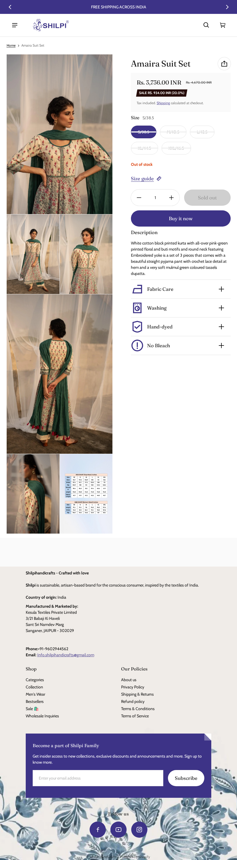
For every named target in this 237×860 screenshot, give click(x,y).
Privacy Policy (132, 687)
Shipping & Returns (137, 694)
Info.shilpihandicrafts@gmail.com (65, 654)
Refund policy (133, 701)
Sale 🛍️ (32, 708)
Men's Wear (35, 694)
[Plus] (171, 198)
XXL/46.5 (176, 148)
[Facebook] (98, 830)
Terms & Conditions (138, 708)
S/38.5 (143, 132)
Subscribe (186, 778)
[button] (206, 25)
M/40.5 (173, 132)
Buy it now (181, 218)
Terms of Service (135, 715)
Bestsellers (35, 701)
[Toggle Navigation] (15, 25)
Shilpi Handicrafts (103, 857)
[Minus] (139, 198)
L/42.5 (202, 132)
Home (11, 45)
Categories (35, 679)
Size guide (142, 178)
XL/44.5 (144, 148)
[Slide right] (227, 6)
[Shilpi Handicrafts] (50, 25)
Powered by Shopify (135, 857)
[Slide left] (10, 6)
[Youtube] (118, 830)
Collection (34, 687)
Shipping (163, 103)
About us (128, 679)
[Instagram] (139, 830)
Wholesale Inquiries (42, 715)
